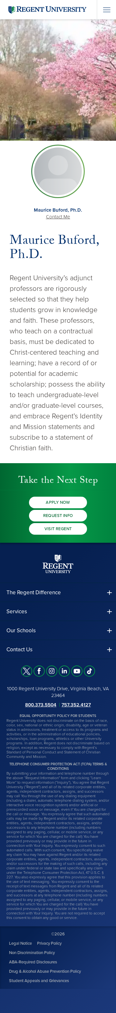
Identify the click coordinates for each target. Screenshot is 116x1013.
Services (16, 611)
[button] (58, 592)
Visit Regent (58, 528)
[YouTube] (76, 671)
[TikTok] (89, 671)
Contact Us (19, 649)
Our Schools (21, 630)
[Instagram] (51, 671)
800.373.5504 (40, 705)
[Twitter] (26, 671)
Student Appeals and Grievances (39, 980)
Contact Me (58, 217)
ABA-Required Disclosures (33, 962)
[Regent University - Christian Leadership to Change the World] (58, 563)
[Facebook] (39, 671)
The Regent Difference (33, 592)
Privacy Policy (49, 943)
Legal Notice (20, 943)
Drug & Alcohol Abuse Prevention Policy (45, 971)
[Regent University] (46, 9)
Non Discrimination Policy (32, 952)
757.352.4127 (76, 705)
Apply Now (58, 502)
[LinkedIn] (64, 671)
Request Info (58, 515)
